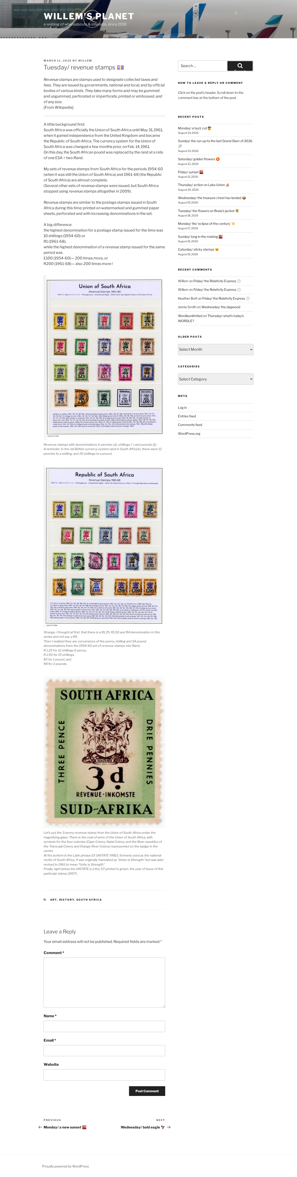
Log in (182, 407)
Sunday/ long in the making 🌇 (200, 237)
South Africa (89, 899)
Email (50, 1040)
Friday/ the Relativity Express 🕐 (217, 281)
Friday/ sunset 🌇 (190, 172)
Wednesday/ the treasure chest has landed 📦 (212, 198)
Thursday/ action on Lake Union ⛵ (203, 185)
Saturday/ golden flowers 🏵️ (199, 159)
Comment (54, 953)
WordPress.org (189, 433)
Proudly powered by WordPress (65, 1166)
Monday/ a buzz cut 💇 (195, 128)
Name (50, 1016)
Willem (85, 60)
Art (53, 899)
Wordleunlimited (190, 316)
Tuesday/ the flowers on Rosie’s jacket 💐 (208, 211)
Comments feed (190, 425)
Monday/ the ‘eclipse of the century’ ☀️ (206, 224)
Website (51, 1064)
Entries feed (187, 416)
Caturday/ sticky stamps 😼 (198, 249)
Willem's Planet (89, 16)
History (66, 899)
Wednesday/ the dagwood (220, 307)
